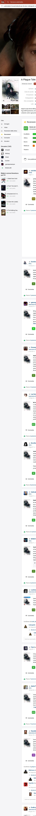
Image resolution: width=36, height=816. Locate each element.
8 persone (33, 485)
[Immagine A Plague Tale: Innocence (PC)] (6, 106)
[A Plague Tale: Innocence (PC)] (10, 90)
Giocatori (6, 141)
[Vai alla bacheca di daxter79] (26, 687)
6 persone (33, 436)
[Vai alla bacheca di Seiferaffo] (26, 493)
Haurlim (31, 783)
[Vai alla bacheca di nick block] (26, 172)
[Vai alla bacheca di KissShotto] (26, 444)
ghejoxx (33, 766)
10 (33, 755)
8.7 (34, 424)
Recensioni (7, 134)
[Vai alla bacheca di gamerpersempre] (26, 304)
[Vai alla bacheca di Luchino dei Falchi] (26, 591)
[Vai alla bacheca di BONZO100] (26, 540)
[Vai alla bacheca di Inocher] (26, 263)
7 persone (33, 210)
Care (32, 647)
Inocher (33, 261)
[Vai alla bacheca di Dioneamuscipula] (26, 348)
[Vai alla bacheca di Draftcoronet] (26, 809)
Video (5, 127)
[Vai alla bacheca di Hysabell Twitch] (26, 732)
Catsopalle (32, 625)
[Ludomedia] (3, 2)
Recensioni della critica (10, 131)
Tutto (2, 120)
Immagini (6, 124)
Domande (7, 137)
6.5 (34, 199)
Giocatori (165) (6, 146)
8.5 (34, 712)
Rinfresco (32, 770)
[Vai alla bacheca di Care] (26, 648)
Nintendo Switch (27, 84)
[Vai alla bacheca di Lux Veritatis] (26, 395)
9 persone (33, 340)
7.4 (34, 610)
